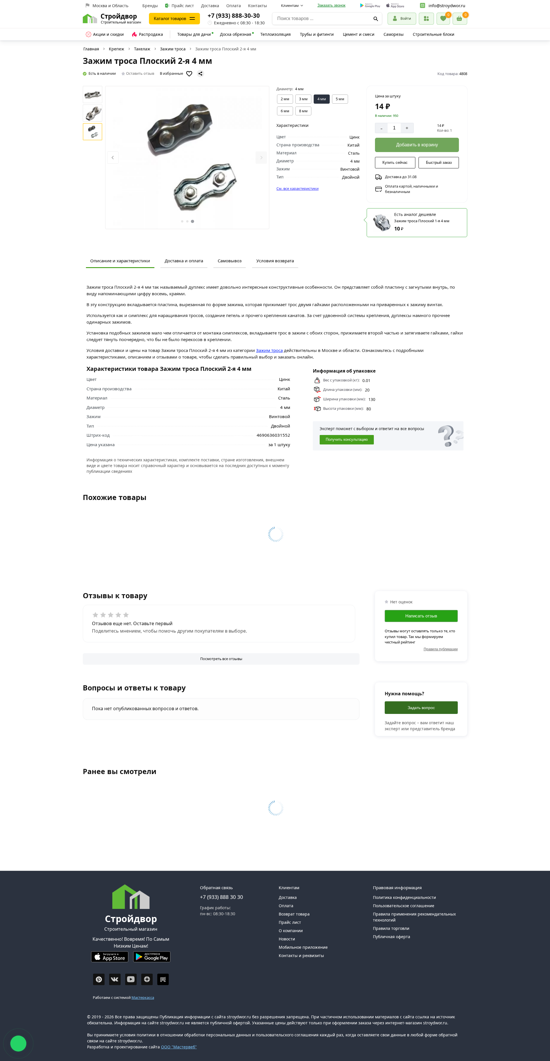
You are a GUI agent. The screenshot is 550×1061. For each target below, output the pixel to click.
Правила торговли (391, 928)
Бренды (150, 5)
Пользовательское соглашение (403, 905)
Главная (91, 49)
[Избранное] (443, 19)
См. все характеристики (297, 188)
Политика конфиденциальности (404, 897)
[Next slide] (261, 157)
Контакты (257, 5)
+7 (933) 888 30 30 (221, 896)
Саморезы (394, 34)
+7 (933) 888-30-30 (234, 15)
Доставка (210, 5)
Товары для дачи (194, 34)
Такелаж (142, 49)
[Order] (426, 18)
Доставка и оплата (184, 260)
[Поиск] (376, 18)
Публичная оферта (391, 936)
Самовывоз (229, 260)
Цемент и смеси (358, 34)
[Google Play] (151, 959)
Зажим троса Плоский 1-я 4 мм (421, 220)
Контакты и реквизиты (301, 955)
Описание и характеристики (120, 260)
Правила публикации (441, 649)
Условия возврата (275, 260)
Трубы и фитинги (317, 34)
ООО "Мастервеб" (179, 1047)
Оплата (233, 5)
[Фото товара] (187, 157)
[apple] (395, 5)
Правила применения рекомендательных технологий (414, 917)
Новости (287, 939)
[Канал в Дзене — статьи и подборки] (147, 979)
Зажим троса (173, 49)
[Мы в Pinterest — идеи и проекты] (99, 979)
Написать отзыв (421, 615)
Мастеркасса (142, 997)
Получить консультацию (347, 440)
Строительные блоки (433, 34)
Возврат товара (294, 914)
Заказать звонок (331, 5)
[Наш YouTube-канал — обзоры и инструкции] (131, 979)
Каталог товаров (170, 18)
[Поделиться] (200, 73)
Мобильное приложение (303, 947)
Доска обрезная (235, 34)
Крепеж (116, 49)
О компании (291, 930)
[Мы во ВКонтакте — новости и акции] (115, 979)
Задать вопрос (421, 707)
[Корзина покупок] (460, 19)
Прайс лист (183, 5)
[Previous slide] (113, 157)
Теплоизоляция (275, 34)
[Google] (370, 5)
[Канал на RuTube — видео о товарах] (163, 979)
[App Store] (109, 959)
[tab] (182, 221)
